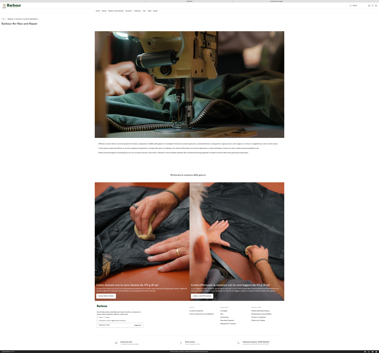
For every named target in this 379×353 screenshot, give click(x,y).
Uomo (100, 317)
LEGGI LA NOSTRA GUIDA (202, 296)
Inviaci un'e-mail (126, 342)
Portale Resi (224, 317)
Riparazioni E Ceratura (228, 323)
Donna (107, 317)
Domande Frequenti (189, 1)
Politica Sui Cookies (258, 320)
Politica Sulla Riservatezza (260, 311)
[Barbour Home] (11, 6)
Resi (221, 314)
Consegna (223, 311)
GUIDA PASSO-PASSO (106, 296)
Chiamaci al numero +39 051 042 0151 (256, 342)
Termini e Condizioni (258, 317)
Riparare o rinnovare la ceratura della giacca (23, 19)
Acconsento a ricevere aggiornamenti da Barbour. (112, 320)
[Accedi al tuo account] (369, 5)
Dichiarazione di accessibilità (261, 314)
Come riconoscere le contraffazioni (202, 314)
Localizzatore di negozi (276, 1)
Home (3, 19)
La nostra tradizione (196, 311)
